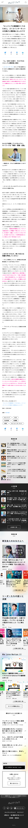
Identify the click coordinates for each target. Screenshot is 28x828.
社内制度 (7, 420)
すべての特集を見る (14, 706)
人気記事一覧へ (14, 527)
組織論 (15, 420)
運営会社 (17, 818)
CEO (16, 417)
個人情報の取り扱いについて (17, 815)
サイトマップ (20, 812)
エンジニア (7, 417)
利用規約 (11, 818)
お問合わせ (6, 815)
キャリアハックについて (10, 812)
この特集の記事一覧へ (18, 590)
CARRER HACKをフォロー (14, 767)
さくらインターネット (9, 67)
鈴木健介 (8, 412)
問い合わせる (14, 783)
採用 (6, 423)
